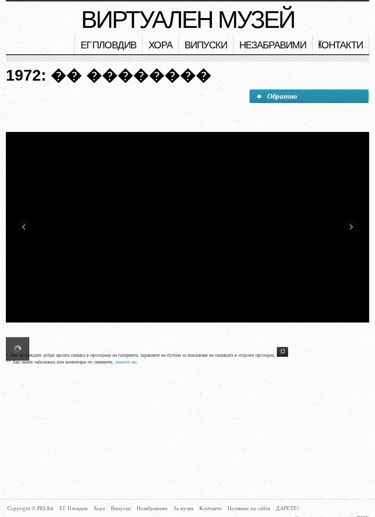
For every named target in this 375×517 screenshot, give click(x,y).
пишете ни (125, 361)
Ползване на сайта (249, 508)
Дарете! (287, 508)
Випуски (206, 45)
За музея (183, 508)
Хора (160, 45)
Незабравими (272, 45)
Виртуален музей (187, 19)
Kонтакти (340, 45)
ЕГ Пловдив (108, 45)
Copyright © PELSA (30, 508)
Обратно (282, 96)
